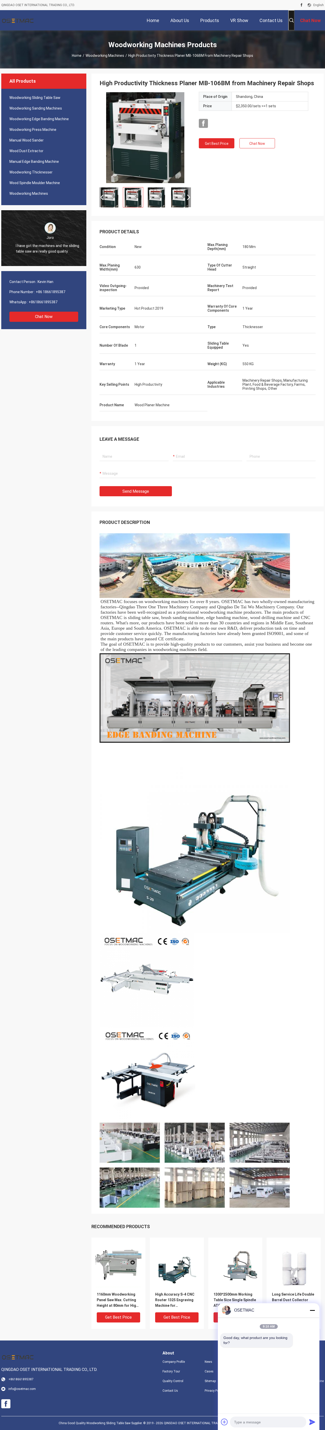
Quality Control (172, 1381)
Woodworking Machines (105, 56)
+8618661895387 (43, 302)
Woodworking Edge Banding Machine (39, 119)
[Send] (312, 1421)
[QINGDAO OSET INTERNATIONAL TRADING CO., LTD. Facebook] (301, 5)
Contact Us (170, 1390)
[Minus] (312, 1310)
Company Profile (173, 1362)
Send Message (135, 491)
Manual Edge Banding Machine (34, 162)
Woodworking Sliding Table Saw (34, 98)
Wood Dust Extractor (26, 151)
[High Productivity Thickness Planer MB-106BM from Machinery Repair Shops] (145, 137)
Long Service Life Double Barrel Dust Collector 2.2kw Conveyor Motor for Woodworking (293, 1300)
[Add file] (224, 1421)
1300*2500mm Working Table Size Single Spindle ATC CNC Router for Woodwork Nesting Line (235, 1300)
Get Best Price (217, 144)
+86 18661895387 (50, 292)
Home (77, 56)
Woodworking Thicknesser (31, 172)
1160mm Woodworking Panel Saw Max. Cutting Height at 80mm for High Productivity (117, 1300)
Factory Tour (171, 1371)
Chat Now (44, 316)
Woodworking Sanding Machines (35, 108)
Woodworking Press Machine (32, 130)
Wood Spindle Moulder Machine (34, 183)
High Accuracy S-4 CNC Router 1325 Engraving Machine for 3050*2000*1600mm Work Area (176, 1300)
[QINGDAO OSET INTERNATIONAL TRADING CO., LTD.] (17, 20)
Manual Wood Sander (26, 140)
